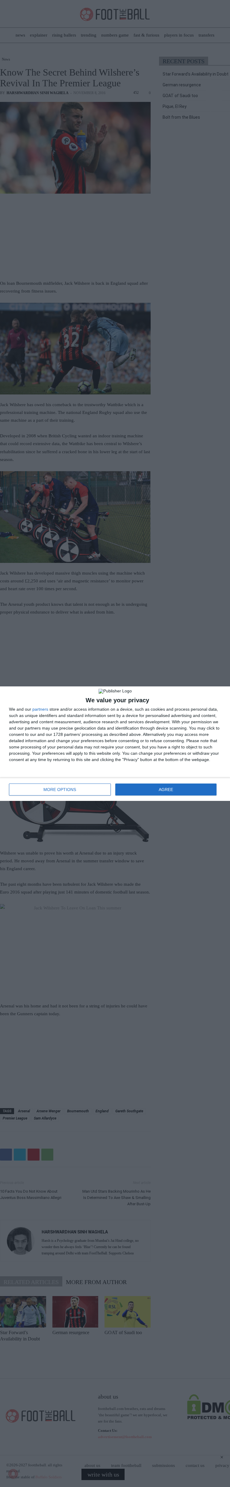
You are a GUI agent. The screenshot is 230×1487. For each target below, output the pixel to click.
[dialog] (115, 743)
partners (40, 709)
